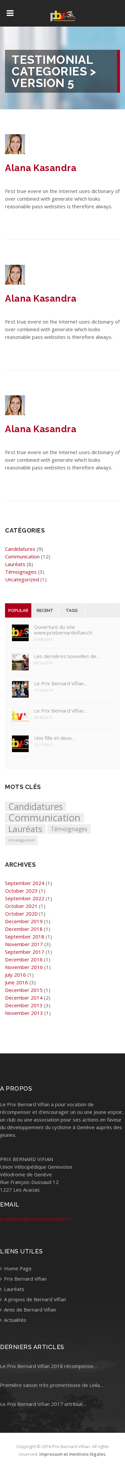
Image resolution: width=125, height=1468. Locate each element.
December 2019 (24, 921)
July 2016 (15, 974)
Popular (18, 610)
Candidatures (20, 548)
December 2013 (24, 1005)
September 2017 (24, 951)
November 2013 (24, 1013)
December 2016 (24, 959)
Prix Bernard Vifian (25, 1278)
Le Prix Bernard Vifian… (60, 683)
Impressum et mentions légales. (72, 1454)
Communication (22, 556)
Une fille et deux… (54, 738)
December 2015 (24, 990)
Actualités (14, 1320)
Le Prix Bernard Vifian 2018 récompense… (48, 1366)
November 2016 (24, 967)
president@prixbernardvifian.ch (36, 1219)
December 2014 (24, 997)
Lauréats (15, 564)
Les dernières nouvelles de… (67, 656)
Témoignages (21, 571)
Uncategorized (22, 579)
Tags (72, 610)
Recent (45, 610)
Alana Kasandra (40, 168)
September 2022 (24, 898)
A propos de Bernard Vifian (34, 1299)
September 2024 (24, 883)
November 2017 (24, 944)
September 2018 (24, 936)
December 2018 (24, 929)
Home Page (17, 1268)
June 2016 (16, 982)
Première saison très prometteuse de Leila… (51, 1385)
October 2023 (21, 890)
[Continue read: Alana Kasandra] (15, 152)
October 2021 (21, 906)
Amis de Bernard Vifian (29, 1309)
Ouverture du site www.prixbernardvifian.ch (63, 630)
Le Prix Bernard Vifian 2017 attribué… (43, 1404)
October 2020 (21, 913)
